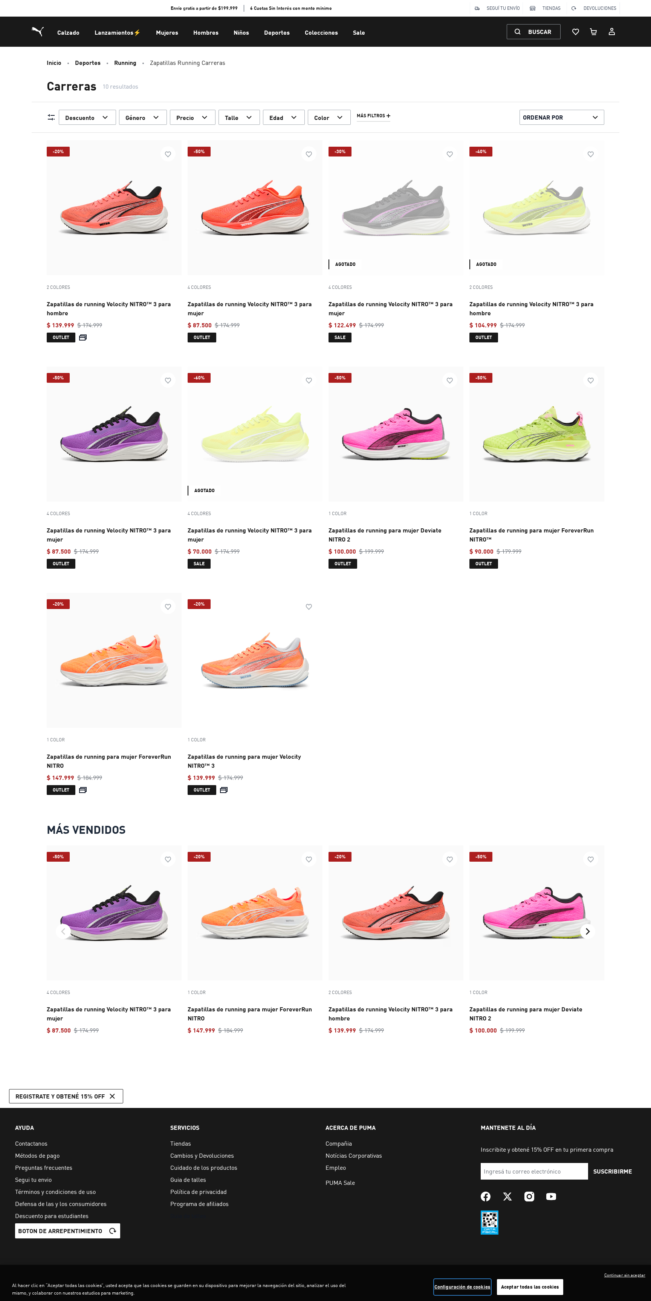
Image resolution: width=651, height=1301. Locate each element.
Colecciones (321, 32)
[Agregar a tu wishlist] (168, 153)
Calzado (68, 32)
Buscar (539, 31)
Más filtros (371, 115)
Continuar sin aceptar (624, 1275)
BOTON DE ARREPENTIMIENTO (60, 1230)
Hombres (206, 32)
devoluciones (600, 8)
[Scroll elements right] (587, 931)
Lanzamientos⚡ (118, 32)
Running (125, 62)
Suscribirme (612, 1171)
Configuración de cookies (462, 1287)
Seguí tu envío (503, 8)
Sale (359, 32)
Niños (241, 32)
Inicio (54, 62)
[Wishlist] (575, 31)
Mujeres (167, 32)
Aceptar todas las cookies (530, 1287)
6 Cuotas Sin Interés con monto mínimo (291, 8)
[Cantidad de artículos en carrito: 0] (593, 31)
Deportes (277, 32)
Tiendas (551, 8)
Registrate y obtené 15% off (60, 1096)
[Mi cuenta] (611, 31)
